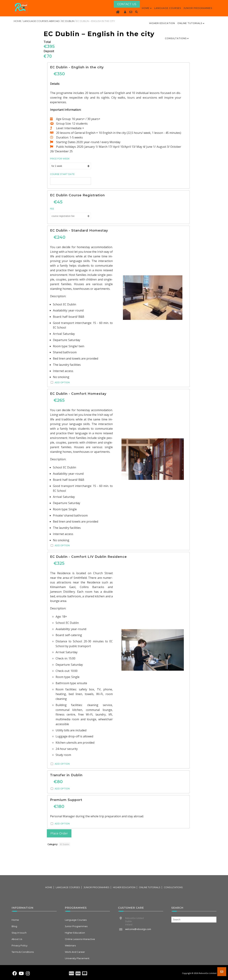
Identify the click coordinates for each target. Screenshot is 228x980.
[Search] (136, 12)
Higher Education (162, 23)
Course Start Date (62, 174)
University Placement (77, 958)
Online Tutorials (189, 23)
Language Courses (167, 8)
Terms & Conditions (23, 951)
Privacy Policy (19, 945)
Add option (62, 382)
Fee (52, 208)
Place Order (59, 833)
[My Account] (125, 12)
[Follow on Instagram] (28, 973)
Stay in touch (19, 932)
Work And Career (75, 951)
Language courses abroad (41, 21)
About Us (17, 939)
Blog (14, 926)
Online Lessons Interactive (80, 939)
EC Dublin (67, 21)
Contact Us (126, 4)
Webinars (70, 945)
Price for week (59, 158)
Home (145, 8)
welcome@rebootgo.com (138, 929)
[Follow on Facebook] (15, 973)
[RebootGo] (21, 8)
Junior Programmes (197, 8)
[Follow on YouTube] (21, 973)
